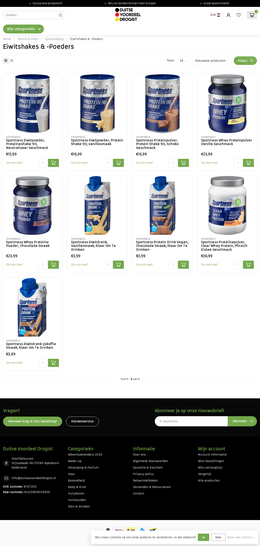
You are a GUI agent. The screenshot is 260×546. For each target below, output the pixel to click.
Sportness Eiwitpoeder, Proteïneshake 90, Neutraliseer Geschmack (27, 144)
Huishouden (77, 500)
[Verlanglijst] (239, 15)
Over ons (139, 454)
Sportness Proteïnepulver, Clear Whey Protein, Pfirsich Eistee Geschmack (224, 246)
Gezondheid (76, 480)
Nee (218, 537)
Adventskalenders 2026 (85, 454)
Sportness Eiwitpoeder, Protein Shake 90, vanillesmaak (97, 142)
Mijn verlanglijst (210, 467)
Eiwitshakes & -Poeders (86, 39)
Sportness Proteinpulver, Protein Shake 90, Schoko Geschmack (157, 144)
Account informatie (212, 454)
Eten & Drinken (28, 39)
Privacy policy (143, 474)
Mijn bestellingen (211, 461)
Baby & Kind (77, 487)
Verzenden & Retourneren (152, 487)
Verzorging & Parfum (83, 467)
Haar (71, 474)
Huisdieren (76, 493)
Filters (243, 61)
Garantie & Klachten (148, 467)
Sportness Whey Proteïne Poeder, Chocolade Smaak (28, 244)
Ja (203, 537)
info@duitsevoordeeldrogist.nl (34, 478)
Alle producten (209, 480)
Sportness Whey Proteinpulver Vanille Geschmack (226, 142)
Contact (138, 493)
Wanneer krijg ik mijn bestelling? (32, 421)
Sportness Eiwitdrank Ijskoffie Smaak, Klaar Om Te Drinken (31, 345)
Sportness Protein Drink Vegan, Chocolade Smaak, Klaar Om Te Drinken (162, 246)
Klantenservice (82, 421)
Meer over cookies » (240, 537)
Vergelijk (204, 474)
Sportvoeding (54, 39)
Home (7, 39)
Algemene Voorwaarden (150, 461)
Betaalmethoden (145, 480)
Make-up (74, 461)
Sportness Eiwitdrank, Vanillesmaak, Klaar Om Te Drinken (93, 246)
